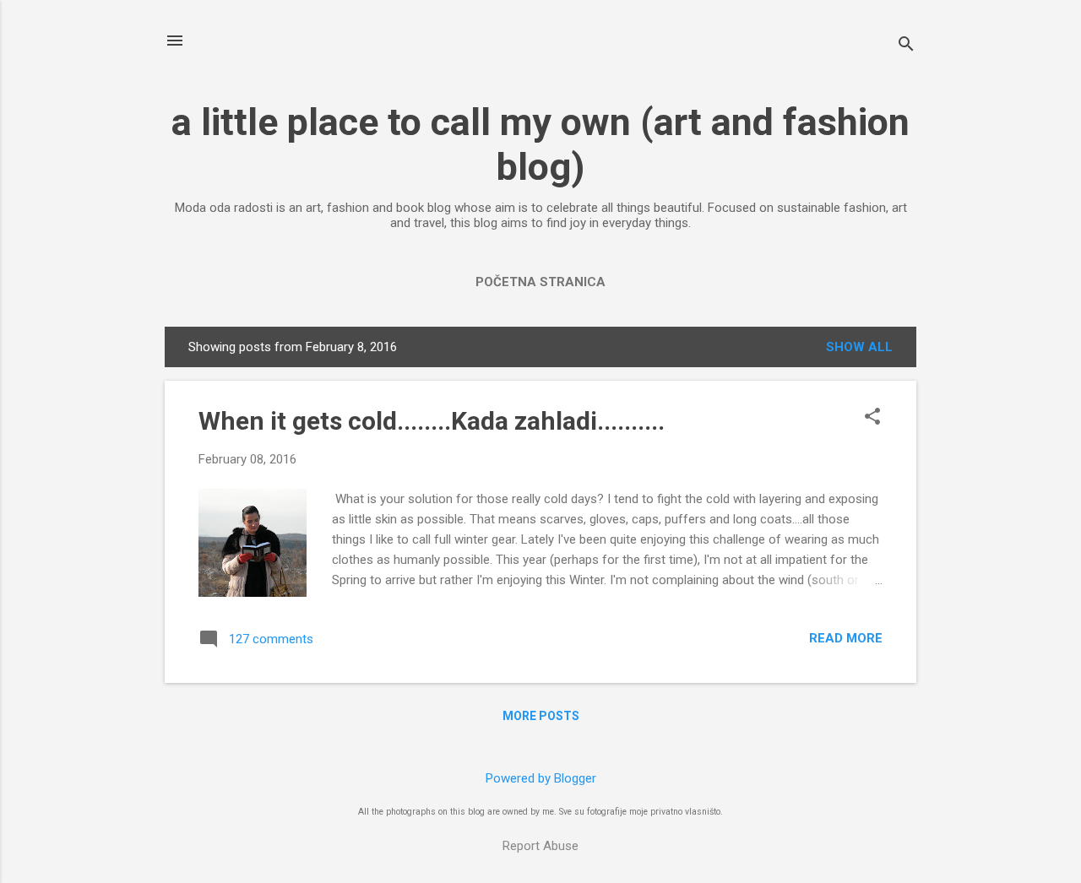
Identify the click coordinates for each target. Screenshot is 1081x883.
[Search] (906, 46)
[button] (872, 418)
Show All (859, 347)
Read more (846, 638)
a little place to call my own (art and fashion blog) (540, 144)
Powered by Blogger (541, 778)
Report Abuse (540, 845)
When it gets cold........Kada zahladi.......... (431, 421)
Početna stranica (540, 282)
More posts (540, 716)
